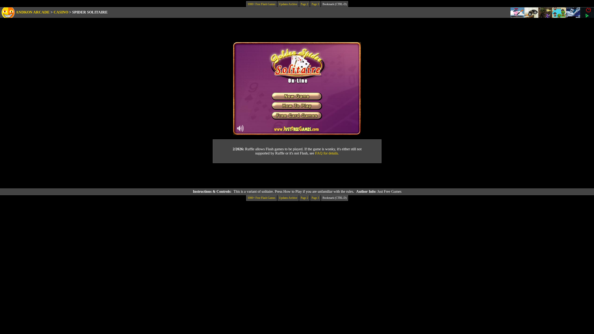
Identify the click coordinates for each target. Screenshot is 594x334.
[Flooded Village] (559, 12)
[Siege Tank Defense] (545, 12)
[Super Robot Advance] (573, 12)
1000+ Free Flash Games (261, 4)
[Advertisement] (297, 175)
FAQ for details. (327, 153)
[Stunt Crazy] (531, 12)
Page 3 (315, 4)
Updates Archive (288, 4)
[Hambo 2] (517, 12)
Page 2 (304, 4)
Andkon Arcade (33, 12)
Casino (61, 12)
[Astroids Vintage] (587, 12)
